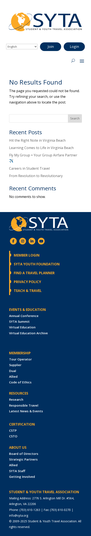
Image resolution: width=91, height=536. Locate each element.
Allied (13, 376)
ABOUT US (17, 447)
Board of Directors (23, 453)
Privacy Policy (27, 281)
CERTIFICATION (22, 424)
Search (75, 118)
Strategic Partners (23, 459)
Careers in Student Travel (29, 168)
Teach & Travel (28, 290)
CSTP (13, 430)
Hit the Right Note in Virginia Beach (37, 140)
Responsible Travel (23, 405)
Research (16, 399)
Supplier (15, 365)
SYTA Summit (19, 321)
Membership (20, 353)
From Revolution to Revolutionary (36, 175)
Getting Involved (22, 476)
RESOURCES (18, 393)
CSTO (13, 436)
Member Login (27, 255)
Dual (12, 371)
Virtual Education (22, 327)
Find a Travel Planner (34, 273)
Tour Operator (20, 359)
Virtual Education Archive (28, 333)
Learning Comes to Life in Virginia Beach (41, 147)
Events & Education (27, 309)
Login (74, 46)
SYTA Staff (17, 471)
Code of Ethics (20, 382)
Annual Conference (24, 316)
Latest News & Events (26, 411)
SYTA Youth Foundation (37, 264)
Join (51, 46)
